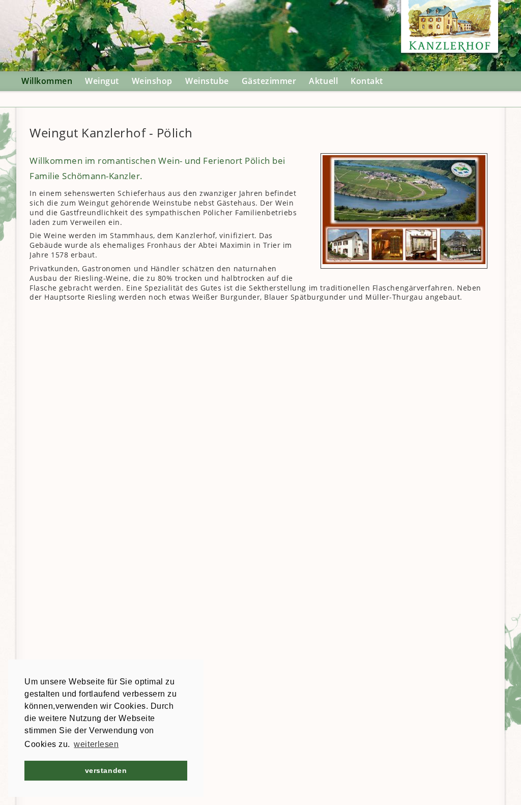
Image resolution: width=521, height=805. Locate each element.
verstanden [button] (106, 770)
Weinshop (152, 81)
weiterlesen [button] (96, 744)
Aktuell (323, 81)
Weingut (102, 81)
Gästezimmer (269, 81)
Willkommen (46, 81)
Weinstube (207, 81)
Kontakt (367, 81)
